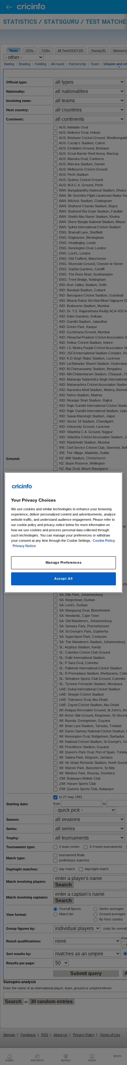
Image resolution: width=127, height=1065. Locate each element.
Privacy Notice (24, 546)
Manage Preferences (63, 562)
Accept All (63, 578)
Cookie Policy (104, 540)
